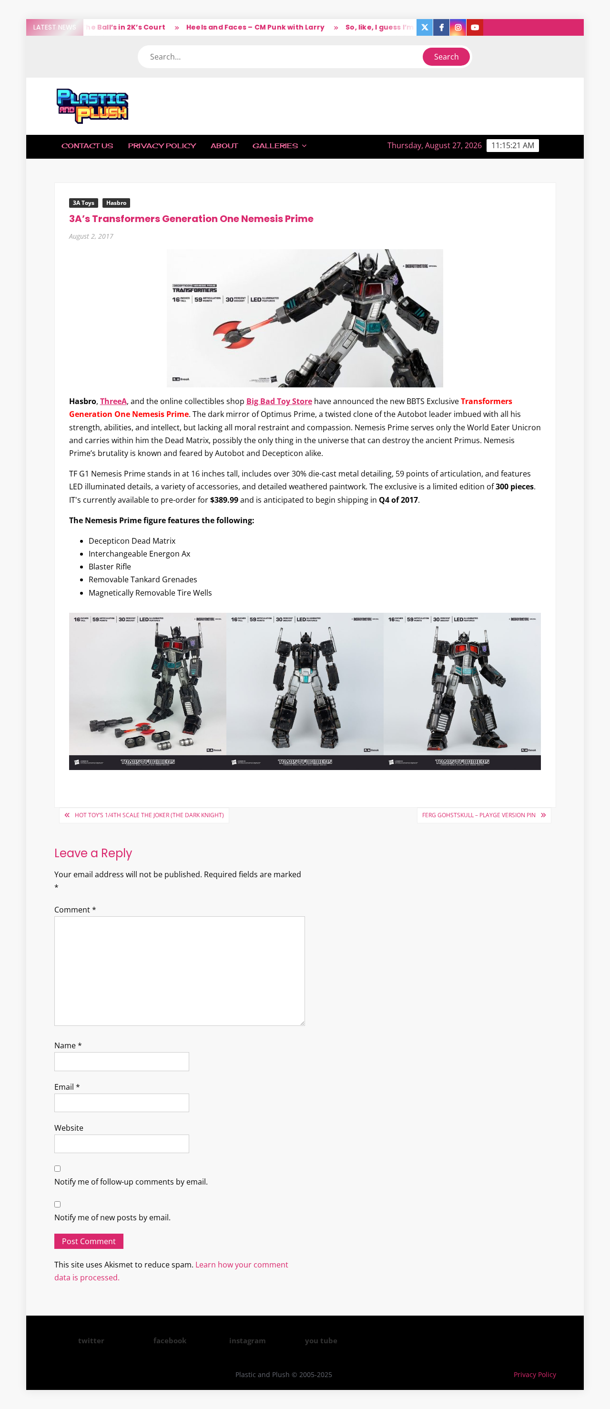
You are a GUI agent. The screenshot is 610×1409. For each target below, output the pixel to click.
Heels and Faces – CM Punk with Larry (237, 27)
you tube (321, 1340)
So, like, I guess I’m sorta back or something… (411, 27)
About (224, 146)
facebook (169, 1340)
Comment (75, 909)
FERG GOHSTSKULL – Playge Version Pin (479, 815)
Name (68, 1045)
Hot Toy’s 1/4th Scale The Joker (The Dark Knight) (149, 815)
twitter (91, 1340)
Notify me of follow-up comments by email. (131, 1181)
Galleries (275, 146)
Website (68, 1128)
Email (67, 1087)
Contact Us (87, 146)
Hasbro (116, 203)
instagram (247, 1340)
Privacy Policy (161, 146)
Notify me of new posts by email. (112, 1217)
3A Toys (83, 203)
